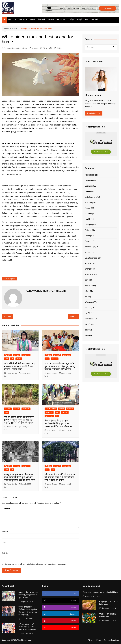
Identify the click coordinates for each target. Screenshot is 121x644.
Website (5, 553)
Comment (6, 508)
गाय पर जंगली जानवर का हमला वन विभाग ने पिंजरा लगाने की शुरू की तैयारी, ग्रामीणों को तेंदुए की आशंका (19, 420)
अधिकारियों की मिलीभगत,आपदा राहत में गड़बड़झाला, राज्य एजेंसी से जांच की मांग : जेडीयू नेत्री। (20, 366)
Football (88, 214)
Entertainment (91, 197)
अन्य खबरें (94, 20)
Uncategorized (51, 409)
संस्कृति (79, 20)
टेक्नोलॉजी (41, 20)
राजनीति (32, 20)
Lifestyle (88, 225)
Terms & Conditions (111, 640)
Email (5, 542)
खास (87, 20)
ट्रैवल (87, 291)
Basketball (89, 180)
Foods (87, 208)
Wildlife (59, 48)
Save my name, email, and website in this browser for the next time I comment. (35, 564)
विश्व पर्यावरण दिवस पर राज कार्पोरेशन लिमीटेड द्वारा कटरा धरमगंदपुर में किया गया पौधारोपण (58, 423)
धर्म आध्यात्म (49, 416)
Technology (90, 247)
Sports (87, 241)
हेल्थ (57, 416)
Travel (87, 252)
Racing (88, 236)
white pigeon (10, 279)
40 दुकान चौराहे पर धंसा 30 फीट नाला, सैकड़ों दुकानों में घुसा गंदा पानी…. (28, 595)
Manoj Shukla (11, 373)
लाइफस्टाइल (60, 20)
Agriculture (89, 175)
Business (89, 186)
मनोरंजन (51, 20)
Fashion (88, 203)
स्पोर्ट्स (72, 20)
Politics (88, 230)
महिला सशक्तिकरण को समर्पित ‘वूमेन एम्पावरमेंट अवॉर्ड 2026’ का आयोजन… (28, 626)
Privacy (90, 640)
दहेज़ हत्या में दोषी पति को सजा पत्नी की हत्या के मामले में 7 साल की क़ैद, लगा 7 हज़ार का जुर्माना (60, 477)
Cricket (88, 191)
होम (9, 20)
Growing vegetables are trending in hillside (100, 592)
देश (15, 20)
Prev (9, 317)
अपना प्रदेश (23, 20)
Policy (98, 640)
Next (72, 317)
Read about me (93, 113)
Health (87, 219)
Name (5, 532)
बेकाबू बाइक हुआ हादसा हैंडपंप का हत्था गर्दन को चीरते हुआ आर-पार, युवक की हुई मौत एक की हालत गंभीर (19, 477)
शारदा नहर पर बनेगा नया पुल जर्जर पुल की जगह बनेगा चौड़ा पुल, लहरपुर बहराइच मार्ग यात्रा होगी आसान (60, 366)
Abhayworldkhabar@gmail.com (15, 48)
